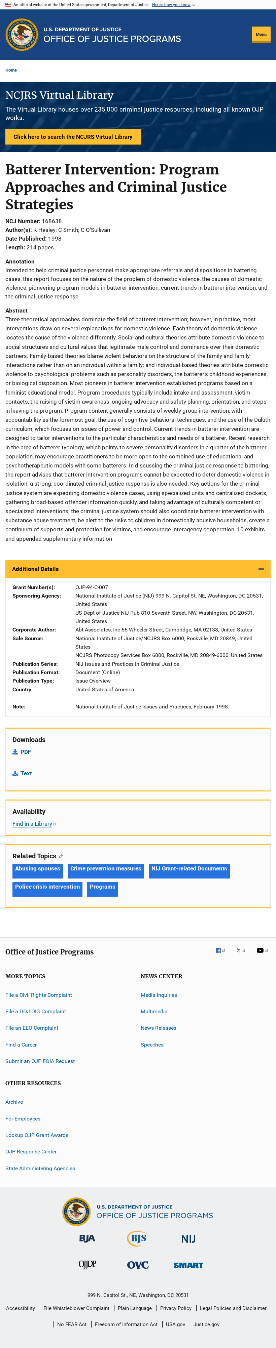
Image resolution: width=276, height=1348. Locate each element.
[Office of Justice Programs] (21, 34)
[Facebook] (223, 955)
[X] (243, 955)
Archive (14, 1102)
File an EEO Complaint (31, 1028)
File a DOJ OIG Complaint (35, 1011)
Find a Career (21, 1044)
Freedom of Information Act (126, 1324)
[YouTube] (263, 955)
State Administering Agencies (40, 1168)
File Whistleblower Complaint (76, 1308)
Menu (261, 34)
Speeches (152, 1044)
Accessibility (20, 1308)
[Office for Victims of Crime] (138, 1270)
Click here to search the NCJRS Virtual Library (73, 136)
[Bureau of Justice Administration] (87, 1244)
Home (11, 70)
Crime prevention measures (106, 868)
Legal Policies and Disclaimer (233, 1308)
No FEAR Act (72, 1324)
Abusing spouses (37, 868)
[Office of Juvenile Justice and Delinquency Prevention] (87, 1270)
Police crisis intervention (47, 886)
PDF (26, 751)
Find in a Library (32, 823)
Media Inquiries (159, 994)
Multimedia (154, 1011)
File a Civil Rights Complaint (38, 994)
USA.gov (175, 1324)
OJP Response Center (31, 1151)
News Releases (158, 1028)
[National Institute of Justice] (188, 1244)
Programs (102, 886)
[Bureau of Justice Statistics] (138, 1248)
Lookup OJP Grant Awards (36, 1135)
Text (26, 773)
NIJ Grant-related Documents (189, 868)
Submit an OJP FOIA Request (40, 1061)
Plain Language (135, 1308)
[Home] (112, 35)
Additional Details (35, 569)
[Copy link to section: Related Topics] (59, 855)
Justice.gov (206, 1324)
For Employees (22, 1118)
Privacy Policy (176, 1308)
